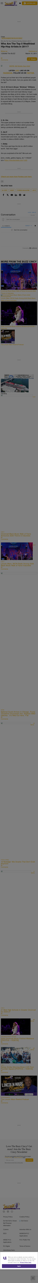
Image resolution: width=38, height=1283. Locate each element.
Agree (19, 1266)
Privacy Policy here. (25, 1262)
